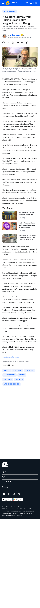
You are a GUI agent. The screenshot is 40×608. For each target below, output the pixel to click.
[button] (3, 3)
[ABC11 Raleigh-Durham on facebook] (4, 494)
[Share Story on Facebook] (3, 42)
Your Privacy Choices (16, 507)
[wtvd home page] (5, 464)
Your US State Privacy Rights (24, 509)
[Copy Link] (27, 42)
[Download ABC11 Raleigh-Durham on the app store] (7, 499)
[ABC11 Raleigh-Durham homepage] (8, 3)
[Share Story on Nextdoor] (17, 42)
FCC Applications (6, 513)
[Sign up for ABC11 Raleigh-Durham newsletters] (19, 494)
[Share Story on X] (8, 42)
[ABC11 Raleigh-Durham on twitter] (9, 494)
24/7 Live (15, 3)
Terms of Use (5, 511)
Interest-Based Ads (16, 511)
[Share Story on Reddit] (13, 42)
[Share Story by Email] (22, 42)
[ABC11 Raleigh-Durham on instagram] (14, 494)
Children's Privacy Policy (8, 509)
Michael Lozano (15, 35)
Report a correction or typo (10, 357)
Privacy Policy (5, 507)
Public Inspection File (28, 511)
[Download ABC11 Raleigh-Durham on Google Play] (18, 499)
